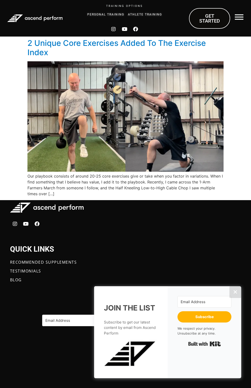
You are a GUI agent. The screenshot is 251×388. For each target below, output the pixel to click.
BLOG (16, 280)
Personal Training (105, 14)
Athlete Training (145, 14)
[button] (131, 354)
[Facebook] (135, 29)
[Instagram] (113, 29)
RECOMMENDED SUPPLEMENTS (43, 262)
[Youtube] (124, 29)
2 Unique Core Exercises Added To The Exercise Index (116, 47)
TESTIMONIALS (25, 271)
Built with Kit (204, 343)
